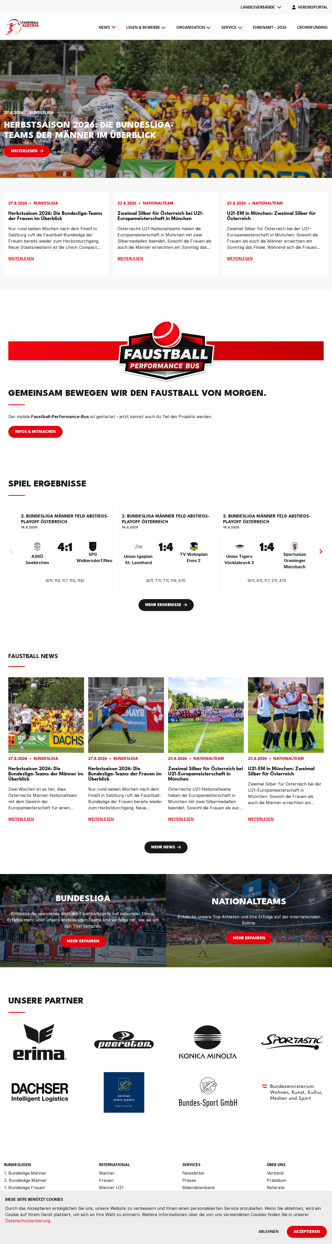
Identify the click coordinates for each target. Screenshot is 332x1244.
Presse (189, 1180)
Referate (276, 1187)
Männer (107, 1173)
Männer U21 (111, 1187)
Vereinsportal (313, 8)
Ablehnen (269, 1232)
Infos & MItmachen (35, 432)
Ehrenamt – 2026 (270, 28)
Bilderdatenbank (198, 1187)
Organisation (190, 28)
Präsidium (276, 1180)
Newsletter (193, 1173)
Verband (275, 1173)
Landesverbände (258, 8)
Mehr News (163, 847)
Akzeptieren (307, 1232)
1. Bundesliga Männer (25, 1173)
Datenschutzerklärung (27, 1220)
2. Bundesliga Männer (25, 1180)
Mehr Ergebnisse (163, 605)
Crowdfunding (312, 28)
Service (229, 28)
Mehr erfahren (83, 941)
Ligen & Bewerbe (143, 28)
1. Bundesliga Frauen (24, 1187)
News (104, 28)
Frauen (106, 1180)
